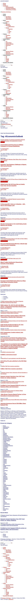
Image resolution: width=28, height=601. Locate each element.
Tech (4, 40)
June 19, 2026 (4, 150)
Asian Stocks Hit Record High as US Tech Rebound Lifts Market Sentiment (12, 325)
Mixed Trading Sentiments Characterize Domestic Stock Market (11, 263)
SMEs (4, 50)
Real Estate (8, 37)
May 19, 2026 (4, 169)
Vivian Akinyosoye (6, 247)
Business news (4, 201)
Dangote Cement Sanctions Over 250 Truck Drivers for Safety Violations (13, 377)
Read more (3, 158)
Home (4, 14)
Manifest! (11, 540)
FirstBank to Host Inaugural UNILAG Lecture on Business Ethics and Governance (13, 386)
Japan (7, 61)
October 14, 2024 (4, 267)
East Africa (8, 16)
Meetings (5, 477)
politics (5, 486)
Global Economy (6, 55)
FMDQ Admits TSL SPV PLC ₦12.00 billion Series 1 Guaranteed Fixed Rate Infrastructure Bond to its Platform (13, 306)
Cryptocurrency (6, 444)
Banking (5, 434)
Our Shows (5, 6)
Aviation (5, 433)
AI (6, 47)
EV (6, 49)
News (4, 20)
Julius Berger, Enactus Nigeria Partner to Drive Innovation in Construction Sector (13, 395)
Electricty (10, 29)
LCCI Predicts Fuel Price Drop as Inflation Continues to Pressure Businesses (12, 145)
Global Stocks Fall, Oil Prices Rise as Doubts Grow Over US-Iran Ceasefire (13, 185)
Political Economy (7, 485)
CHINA (7, 60)
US (6, 57)
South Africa (8, 19)
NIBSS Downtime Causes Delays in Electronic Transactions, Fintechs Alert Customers (13, 316)
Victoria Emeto (5, 148)
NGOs (4, 481)
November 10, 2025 (5, 209)
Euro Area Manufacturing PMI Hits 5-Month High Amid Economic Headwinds (14, 244)
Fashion (5, 459)
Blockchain (8, 45)
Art (3, 430)
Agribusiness (11, 26)
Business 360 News (6, 539)
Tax (6, 36)
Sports (4, 495)
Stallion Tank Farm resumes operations (11, 368)
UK (6, 56)
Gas (9, 32)
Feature (7, 21)
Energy (7, 27)
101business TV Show (11, 9)
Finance (5, 34)
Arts (4, 432)
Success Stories (9, 51)
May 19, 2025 (4, 229)
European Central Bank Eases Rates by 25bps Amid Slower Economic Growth (13, 281)
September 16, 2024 (5, 286)
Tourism (5, 502)
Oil (9, 30)
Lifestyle (5, 474)
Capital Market (6, 39)
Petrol (9, 31)
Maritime (8, 24)
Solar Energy (8, 42)
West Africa (8, 18)
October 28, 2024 (4, 249)
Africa (4, 3)
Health (4, 466)
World (4, 4)
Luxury (4, 475)
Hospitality (5, 468)
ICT (6, 41)
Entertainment (6, 454)
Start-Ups (8, 52)
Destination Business (10, 8)
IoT (6, 46)
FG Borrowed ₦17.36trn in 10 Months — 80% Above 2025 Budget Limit (13, 204)
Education (5, 449)
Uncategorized (6, 506)
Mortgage (5, 479)
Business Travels (7, 439)
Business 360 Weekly (8, 62)
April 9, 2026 (3, 189)
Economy (5, 22)
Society (5, 491)
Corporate (5, 443)
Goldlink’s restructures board (9, 354)
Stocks (4, 497)
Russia (7, 58)
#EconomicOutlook (9, 133)
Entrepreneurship (9, 7)
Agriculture (8, 25)
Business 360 (5, 266)
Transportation (6, 504)
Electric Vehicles (9, 44)
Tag (4, 133)
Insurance (8, 35)
